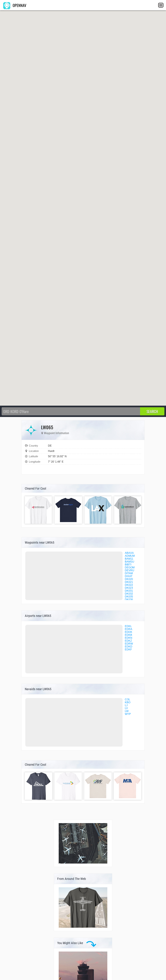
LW (127, 711)
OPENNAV (19, 5)
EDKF (128, 649)
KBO (127, 702)
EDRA (128, 629)
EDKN (128, 637)
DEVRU (129, 570)
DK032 (129, 593)
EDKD (128, 646)
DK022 (129, 585)
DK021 (129, 582)
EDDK (128, 632)
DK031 (129, 590)
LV (126, 708)
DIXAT (128, 576)
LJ (126, 705)
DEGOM (130, 567)
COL (127, 699)
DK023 (129, 587)
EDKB (128, 635)
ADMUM (130, 555)
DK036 (129, 599)
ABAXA (129, 553)
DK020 (129, 579)
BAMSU (129, 561)
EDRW (129, 643)
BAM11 (129, 558)
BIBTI (128, 564)
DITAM (129, 573)
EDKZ (128, 640)
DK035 (129, 596)
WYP (128, 714)
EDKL (128, 626)
